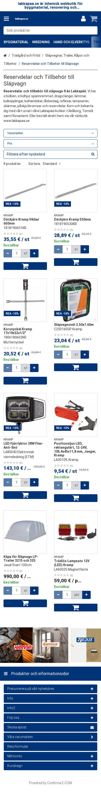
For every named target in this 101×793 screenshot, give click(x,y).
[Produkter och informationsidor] (8, 18)
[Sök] (92, 30)
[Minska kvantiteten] (8, 253)
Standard (50, 164)
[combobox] (50, 30)
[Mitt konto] (83, 19)
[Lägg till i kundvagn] (25, 266)
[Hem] (29, 18)
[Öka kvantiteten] (34, 253)
